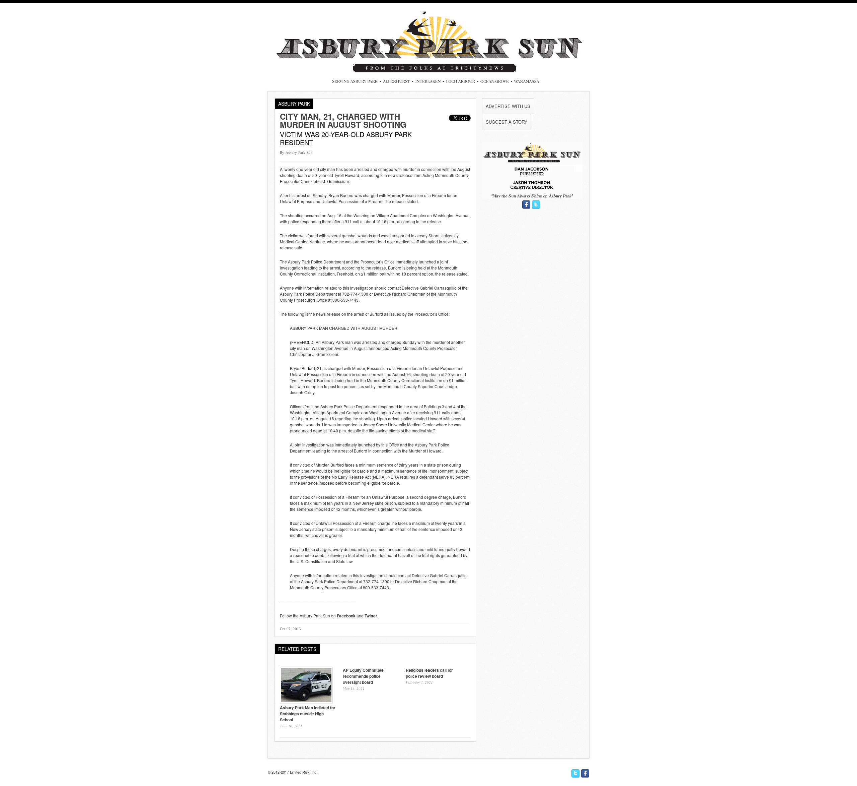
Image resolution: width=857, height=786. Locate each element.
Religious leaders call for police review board (429, 673)
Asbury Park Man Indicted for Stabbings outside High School (307, 714)
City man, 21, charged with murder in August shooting (343, 120)
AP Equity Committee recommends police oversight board (363, 676)
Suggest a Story (506, 122)
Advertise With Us (508, 106)
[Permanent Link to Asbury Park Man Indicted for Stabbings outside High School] (306, 701)
